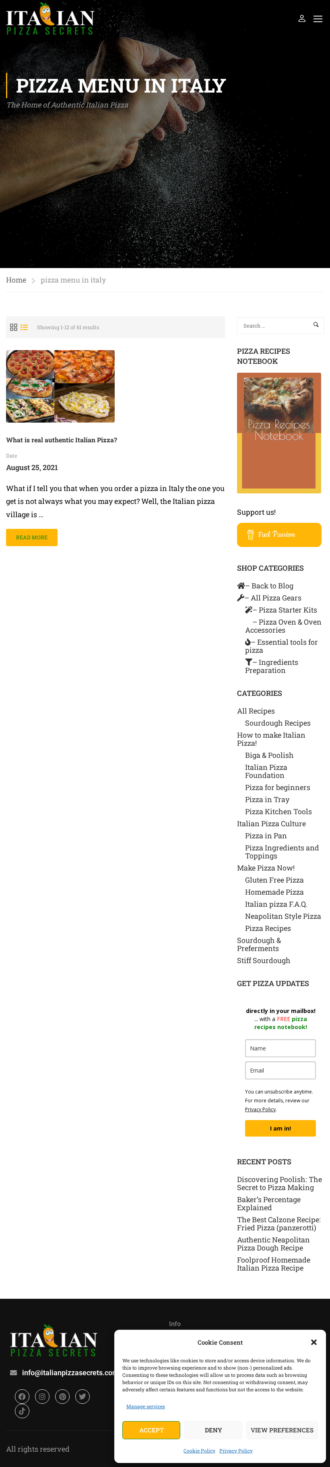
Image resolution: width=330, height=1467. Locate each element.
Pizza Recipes (268, 928)
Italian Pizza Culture (271, 823)
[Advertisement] (165, 171)
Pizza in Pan (266, 835)
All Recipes (256, 711)
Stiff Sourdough (264, 960)
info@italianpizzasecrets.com (70, 1372)
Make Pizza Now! (266, 868)
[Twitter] (82, 1396)
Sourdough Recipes (278, 723)
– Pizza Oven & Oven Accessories (283, 626)
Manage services (145, 1406)
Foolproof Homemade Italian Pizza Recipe (273, 1264)
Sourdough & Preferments (259, 944)
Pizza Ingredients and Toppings (282, 851)
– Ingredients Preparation (271, 666)
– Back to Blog (269, 586)
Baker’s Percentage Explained (269, 1203)
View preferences (282, 1430)
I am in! (280, 1128)
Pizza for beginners (277, 787)
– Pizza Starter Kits (284, 610)
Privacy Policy (236, 1450)
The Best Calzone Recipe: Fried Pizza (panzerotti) (279, 1223)
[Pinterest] (62, 1396)
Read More (31, 535)
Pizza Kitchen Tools (278, 811)
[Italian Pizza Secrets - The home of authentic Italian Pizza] (50, 18)
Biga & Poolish (269, 755)
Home (16, 280)
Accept (151, 1430)
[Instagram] (42, 1396)
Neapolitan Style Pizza (283, 916)
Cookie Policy (199, 1450)
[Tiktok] (22, 1411)
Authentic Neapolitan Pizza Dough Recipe (273, 1243)
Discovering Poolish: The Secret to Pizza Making (279, 1183)
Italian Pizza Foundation (266, 771)
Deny (213, 1430)
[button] (314, 1342)
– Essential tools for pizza (281, 646)
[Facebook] (22, 1396)
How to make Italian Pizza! (271, 739)
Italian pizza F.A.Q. (276, 904)
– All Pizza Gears (272, 598)
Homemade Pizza (274, 892)
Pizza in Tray (267, 799)
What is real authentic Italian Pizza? (61, 439)
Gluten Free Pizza (274, 880)
